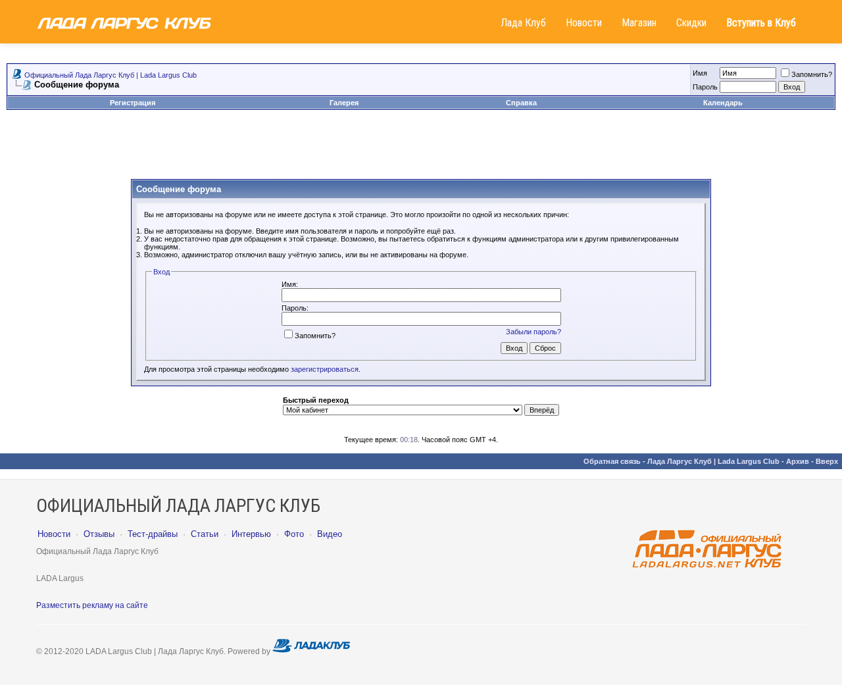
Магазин (639, 22)
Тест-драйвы (153, 534)
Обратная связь (612, 461)
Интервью (251, 534)
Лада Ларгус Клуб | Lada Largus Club (713, 461)
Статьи (204, 534)
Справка (521, 103)
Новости (584, 22)
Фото (294, 534)
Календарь (723, 103)
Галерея (344, 103)
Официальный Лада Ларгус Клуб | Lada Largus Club (110, 75)
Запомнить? (811, 74)
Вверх (827, 461)
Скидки (691, 22)
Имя (700, 73)
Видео (329, 534)
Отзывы (99, 534)
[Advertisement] (421, 149)
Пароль (705, 87)
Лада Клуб (523, 22)
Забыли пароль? (533, 332)
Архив (797, 461)
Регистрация (132, 103)
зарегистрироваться (325, 369)
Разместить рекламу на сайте (92, 605)
